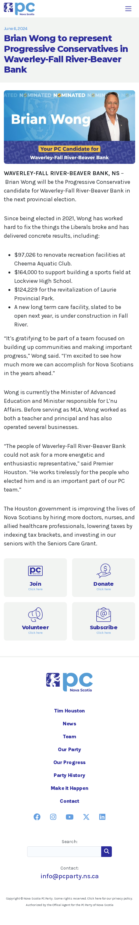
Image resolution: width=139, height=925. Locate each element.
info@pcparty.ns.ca (69, 876)
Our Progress (69, 762)
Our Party (69, 749)
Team (69, 736)
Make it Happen (69, 788)
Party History (69, 775)
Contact (69, 801)
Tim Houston (69, 711)
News (69, 724)
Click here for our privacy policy (109, 898)
